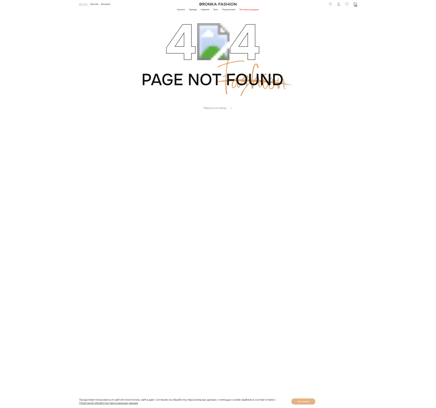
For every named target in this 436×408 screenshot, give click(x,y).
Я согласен (303, 401)
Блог (215, 9)
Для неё (94, 4)
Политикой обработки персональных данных (108, 403)
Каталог (181, 9)
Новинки (205, 9)
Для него (83, 4)
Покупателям (228, 9)
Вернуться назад (215, 108)
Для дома (105, 4)
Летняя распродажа (249, 9)
